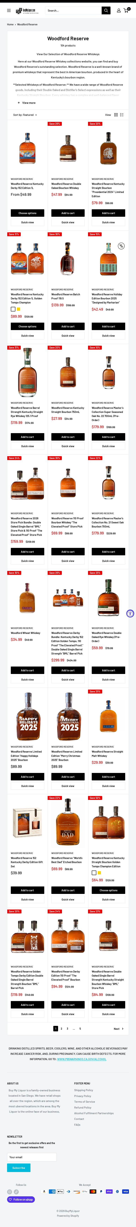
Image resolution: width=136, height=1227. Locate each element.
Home (10, 24)
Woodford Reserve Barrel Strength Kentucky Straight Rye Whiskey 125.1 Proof (27, 412)
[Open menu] (9, 10)
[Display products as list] (121, 114)
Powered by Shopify (68, 1215)
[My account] (119, 10)
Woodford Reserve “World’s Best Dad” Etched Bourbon (66, 860)
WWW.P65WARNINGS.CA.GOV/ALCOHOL (81, 1059)
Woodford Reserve (27, 24)
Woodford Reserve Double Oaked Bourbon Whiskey (66, 185)
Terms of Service (84, 1101)
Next (117, 1028)
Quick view (27, 222)
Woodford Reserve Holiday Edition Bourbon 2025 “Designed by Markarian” (107, 298)
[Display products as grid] (116, 114)
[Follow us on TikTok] (16, 1191)
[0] (126, 10)
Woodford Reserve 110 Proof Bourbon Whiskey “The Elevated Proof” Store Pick (67, 522)
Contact (79, 1118)
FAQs (77, 1124)
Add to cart (68, 213)
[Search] (106, 10)
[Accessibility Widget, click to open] (130, 614)
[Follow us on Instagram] (9, 1191)
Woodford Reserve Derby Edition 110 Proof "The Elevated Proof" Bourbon (65, 975)
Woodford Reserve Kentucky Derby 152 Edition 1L (27, 185)
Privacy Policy (82, 1096)
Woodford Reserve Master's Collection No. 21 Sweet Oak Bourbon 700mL (108, 522)
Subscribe (18, 1167)
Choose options (27, 213)
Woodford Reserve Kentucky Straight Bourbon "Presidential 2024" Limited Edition (108, 190)
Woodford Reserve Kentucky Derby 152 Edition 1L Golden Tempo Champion (27, 298)
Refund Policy (82, 1107)
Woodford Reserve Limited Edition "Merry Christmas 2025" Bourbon (66, 755)
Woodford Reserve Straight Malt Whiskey (107, 753)
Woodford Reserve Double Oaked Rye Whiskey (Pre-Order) (106, 637)
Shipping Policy (83, 1090)
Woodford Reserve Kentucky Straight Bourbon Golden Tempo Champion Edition (108, 862)
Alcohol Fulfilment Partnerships (94, 1113)
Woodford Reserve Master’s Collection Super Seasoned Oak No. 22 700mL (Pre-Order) (107, 414)
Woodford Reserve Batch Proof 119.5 (65, 296)
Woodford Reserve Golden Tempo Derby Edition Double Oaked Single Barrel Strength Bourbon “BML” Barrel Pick (27, 980)
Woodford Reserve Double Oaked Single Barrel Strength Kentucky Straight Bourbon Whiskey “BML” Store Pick (108, 980)
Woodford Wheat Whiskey (25, 632)
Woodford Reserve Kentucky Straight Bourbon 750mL (67, 409)
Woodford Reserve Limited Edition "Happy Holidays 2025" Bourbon (26, 755)
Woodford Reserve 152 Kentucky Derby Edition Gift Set (27, 862)
